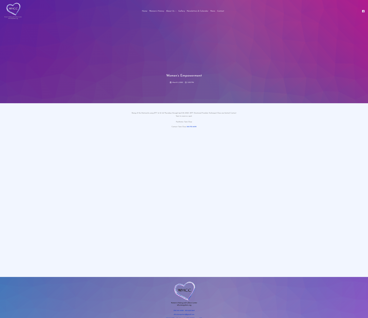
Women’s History (156, 11)
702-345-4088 (178, 310)
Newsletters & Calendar (197, 11)
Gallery (181, 11)
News (212, 11)
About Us (170, 11)
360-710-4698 (191, 127)
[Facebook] (363, 11)
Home (144, 11)
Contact (220, 11)
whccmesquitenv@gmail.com (184, 314)
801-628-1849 (190, 310)
